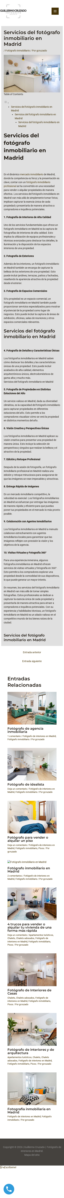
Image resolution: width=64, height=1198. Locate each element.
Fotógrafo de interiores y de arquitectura (30, 1051)
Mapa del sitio (32, 1154)
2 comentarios (14, 875)
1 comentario (14, 736)
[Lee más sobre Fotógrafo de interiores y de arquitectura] (32, 1029)
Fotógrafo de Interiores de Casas (29, 991)
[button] (8, 1167)
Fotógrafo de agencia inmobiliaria (25, 730)
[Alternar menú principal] (55, 11)
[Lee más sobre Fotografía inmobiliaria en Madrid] (32, 1088)
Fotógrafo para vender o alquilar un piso (27, 839)
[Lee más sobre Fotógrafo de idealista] (32, 764)
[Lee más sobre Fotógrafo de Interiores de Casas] (32, 969)
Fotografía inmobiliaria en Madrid (28, 1110)
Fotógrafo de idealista (25, 784)
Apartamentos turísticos (41, 935)
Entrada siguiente (32, 661)
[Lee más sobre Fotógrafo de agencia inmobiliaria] (32, 707)
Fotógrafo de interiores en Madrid (39, 736)
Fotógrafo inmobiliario (17, 50)
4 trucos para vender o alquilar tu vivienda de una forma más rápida (29, 927)
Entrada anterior (32, 652)
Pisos (41, 848)
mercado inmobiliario (31, 174)
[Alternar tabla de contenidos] (6, 102)
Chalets (11, 938)
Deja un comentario (17, 788)
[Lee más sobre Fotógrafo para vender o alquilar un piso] (32, 817)
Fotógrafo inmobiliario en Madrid (28, 869)
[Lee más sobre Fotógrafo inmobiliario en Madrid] (26, 862)
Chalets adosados (25, 938)
